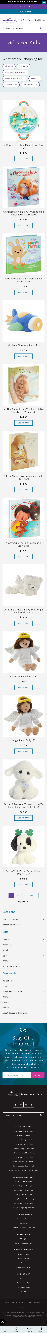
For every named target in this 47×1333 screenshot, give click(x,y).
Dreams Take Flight (23, 1283)
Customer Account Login (23, 1243)
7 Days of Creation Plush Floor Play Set (23, 146)
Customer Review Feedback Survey (23, 1227)
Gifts (5, 932)
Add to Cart (23, 159)
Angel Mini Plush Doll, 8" (23, 677)
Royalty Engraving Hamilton (23, 1190)
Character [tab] (7, 961)
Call (5, 1331)
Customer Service (23, 1219)
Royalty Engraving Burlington (23, 1186)
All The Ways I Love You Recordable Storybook (23, 477)
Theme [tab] (6, 939)
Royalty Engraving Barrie (23, 1181)
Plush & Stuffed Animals (15, 72)
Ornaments (9, 973)
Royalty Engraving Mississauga (23, 1199)
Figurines (9, 66)
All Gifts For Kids (30, 84)
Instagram (26, 1104)
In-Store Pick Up (23, 1254)
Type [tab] (5, 955)
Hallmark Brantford (23, 1135)
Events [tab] (6, 986)
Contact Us (24, 1223)
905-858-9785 (24, 11)
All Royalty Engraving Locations (24, 1207)
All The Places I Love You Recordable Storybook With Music (23, 411)
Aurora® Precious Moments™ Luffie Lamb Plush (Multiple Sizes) (23, 806)
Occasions (9, 912)
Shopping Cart (27, 1329)
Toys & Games (11, 84)
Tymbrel (41, 1312)
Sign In (41, 1331)
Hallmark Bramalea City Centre (23, 1131)
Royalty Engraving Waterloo (23, 1203)
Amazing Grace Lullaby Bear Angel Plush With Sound (23, 611)
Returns (23, 1263)
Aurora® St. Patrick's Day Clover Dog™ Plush (23, 872)
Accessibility (20, 1302)
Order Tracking (23, 1258)
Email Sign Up (23, 1239)
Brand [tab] (5, 950)
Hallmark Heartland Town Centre (23, 1153)
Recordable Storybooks (14, 78)
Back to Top (38, 1302)
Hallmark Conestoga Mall (24, 1144)
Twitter (21, 1104)
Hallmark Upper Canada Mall (23, 1166)
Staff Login (23, 1291)
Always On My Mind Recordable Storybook (23, 544)
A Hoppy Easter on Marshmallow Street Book (23, 280)
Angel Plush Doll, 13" (23, 740)
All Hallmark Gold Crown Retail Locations (23, 1170)
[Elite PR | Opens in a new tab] (23, 1307)
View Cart (29, 1331)
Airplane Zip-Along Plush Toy (24, 345)
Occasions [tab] (7, 945)
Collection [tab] (7, 981)
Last (32, 895)
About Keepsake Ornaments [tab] (15, 1013)
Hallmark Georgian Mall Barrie (23, 1148)
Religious (34, 78)
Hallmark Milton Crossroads (23, 1162)
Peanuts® (24, 66)
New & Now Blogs (23, 1287)
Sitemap (29, 1302)
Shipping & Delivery (23, 1267)
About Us (23, 1278)
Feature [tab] (6, 1007)
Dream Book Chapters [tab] (12, 991)
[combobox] (20, 28)
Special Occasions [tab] (11, 919)
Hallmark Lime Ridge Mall (24, 1157)
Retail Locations (23, 6)
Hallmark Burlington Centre (23, 1140)
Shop (16, 1331)
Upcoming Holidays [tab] (11, 925)
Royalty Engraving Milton (23, 1194)
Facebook (15, 1104)
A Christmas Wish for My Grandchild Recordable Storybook (23, 213)
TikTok (31, 1104)
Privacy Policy (9, 1302)
